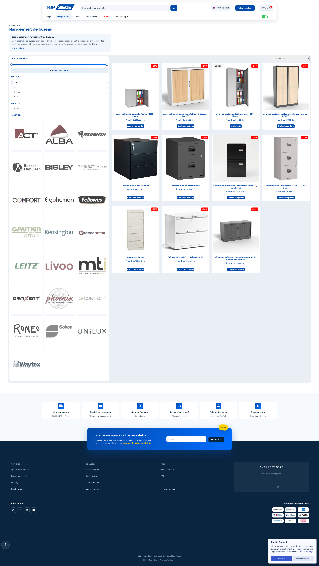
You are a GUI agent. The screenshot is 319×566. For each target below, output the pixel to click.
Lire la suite (236, 126)
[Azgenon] (92, 134)
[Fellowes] (92, 200)
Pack (77, 16)
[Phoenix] (59, 298)
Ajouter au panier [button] (135, 126)
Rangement (63, 16)
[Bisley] (59, 167)
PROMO (107, 16)
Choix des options (185, 126)
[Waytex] (26, 364)
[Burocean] (92, 167)
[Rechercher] (173, 8)
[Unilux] (92, 331)
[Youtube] (33, 510)
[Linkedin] (27, 510)
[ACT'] (26, 134)
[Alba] (59, 134)
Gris (15, 87)
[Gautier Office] (26, 233)
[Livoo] (59, 266)
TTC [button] (272, 17)
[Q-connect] (92, 298)
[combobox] (124, 8)
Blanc (16, 82)
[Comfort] (26, 200)
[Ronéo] (26, 331)
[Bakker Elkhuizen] (26, 167)
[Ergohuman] (59, 200)
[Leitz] (26, 266)
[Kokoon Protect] (92, 233)
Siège (48, 16)
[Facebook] (13, 510)
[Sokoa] (59, 331)
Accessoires (91, 16)
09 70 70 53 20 (222, 8)
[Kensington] (59, 233)
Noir (16, 97)
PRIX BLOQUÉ (121, 16)
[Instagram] (20, 510)
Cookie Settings (306, 551)
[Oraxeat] (26, 298)
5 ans (16, 109)
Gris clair (17, 92)
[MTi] (92, 266)
